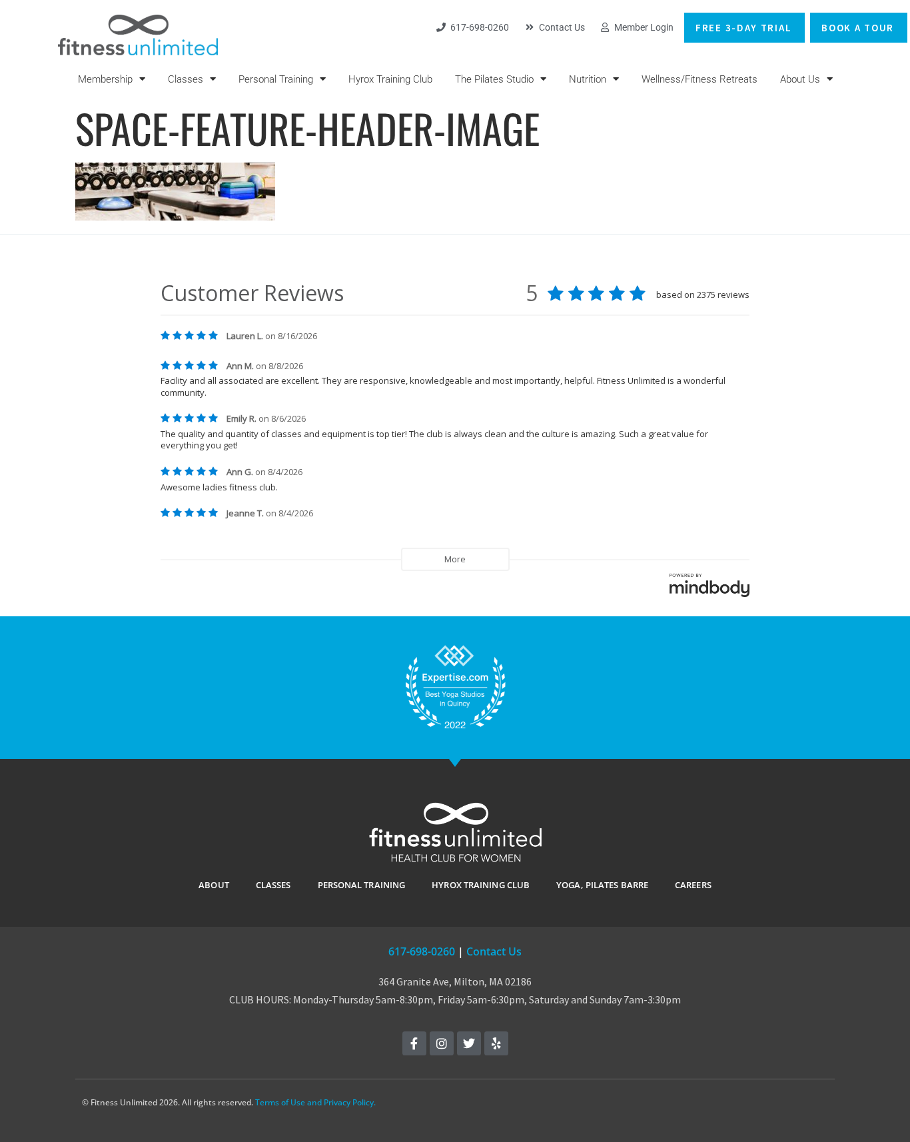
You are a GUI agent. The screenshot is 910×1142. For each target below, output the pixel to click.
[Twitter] (469, 1043)
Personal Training (275, 79)
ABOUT (214, 885)
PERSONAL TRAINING (362, 885)
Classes (185, 79)
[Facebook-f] (414, 1043)
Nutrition (587, 79)
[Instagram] (442, 1043)
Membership (105, 79)
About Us (800, 79)
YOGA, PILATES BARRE (602, 885)
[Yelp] (496, 1043)
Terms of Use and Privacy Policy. (315, 1102)
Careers (693, 885)
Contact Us (494, 951)
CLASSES (273, 885)
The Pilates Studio (494, 79)
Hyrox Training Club (390, 79)
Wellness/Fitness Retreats (699, 79)
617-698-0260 (421, 951)
